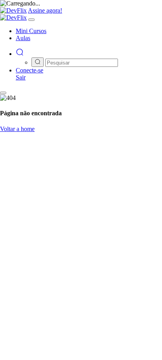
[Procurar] (20, 53)
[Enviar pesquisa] (37, 62)
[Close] (31, 19)
